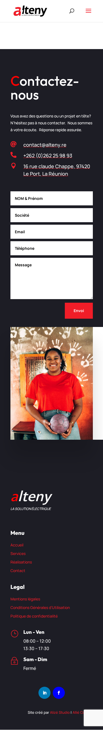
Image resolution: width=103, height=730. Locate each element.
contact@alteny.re (44, 144)
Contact (17, 570)
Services (18, 553)
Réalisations (21, 562)
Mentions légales (25, 599)
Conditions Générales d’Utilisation (40, 607)
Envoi (79, 310)
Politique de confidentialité (34, 616)
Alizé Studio (60, 712)
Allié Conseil (83, 712)
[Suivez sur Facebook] (59, 693)
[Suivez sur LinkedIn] (44, 693)
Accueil (16, 545)
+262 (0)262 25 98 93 (47, 155)
